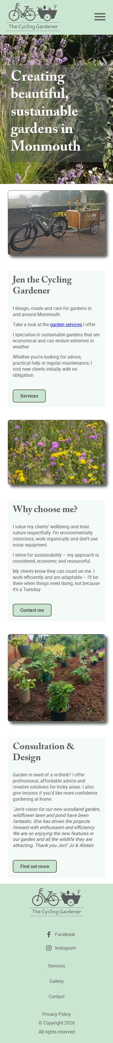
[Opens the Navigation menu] (100, 17)
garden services (66, 324)
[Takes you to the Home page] (33, 17)
